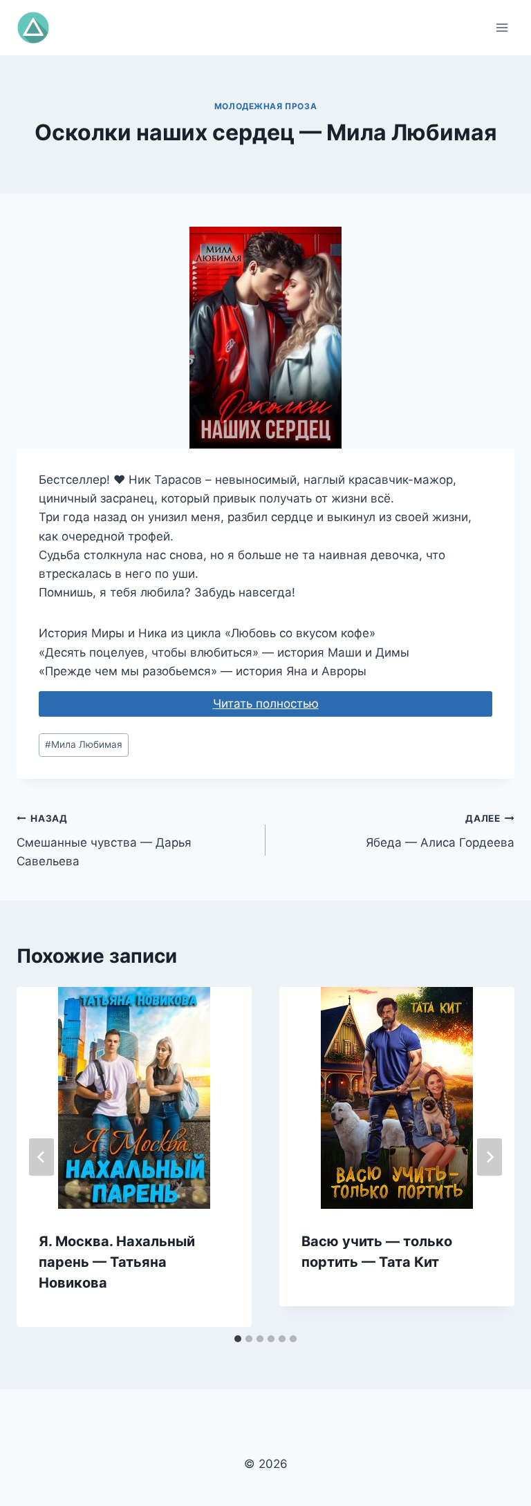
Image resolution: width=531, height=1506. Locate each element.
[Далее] (489, 1157)
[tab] (237, 1338)
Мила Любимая (83, 744)
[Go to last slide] (41, 1157)
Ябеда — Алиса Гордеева (440, 831)
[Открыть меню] (501, 27)
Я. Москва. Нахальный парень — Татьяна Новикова (117, 1262)
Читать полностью (266, 703)
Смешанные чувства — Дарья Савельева (104, 840)
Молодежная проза (265, 106)
